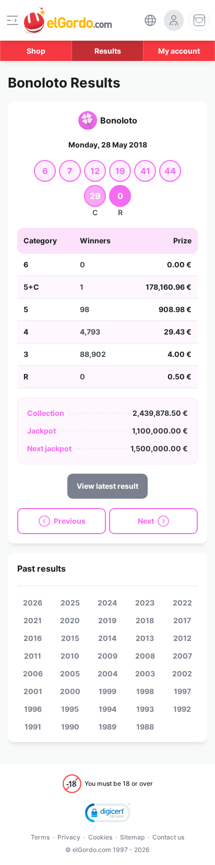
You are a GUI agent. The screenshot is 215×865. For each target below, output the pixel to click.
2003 (145, 673)
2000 (70, 691)
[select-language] (150, 20)
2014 (107, 638)
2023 (144, 602)
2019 (107, 620)
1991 (33, 726)
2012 (182, 638)
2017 (182, 620)
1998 (145, 691)
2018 (145, 620)
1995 (70, 709)
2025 (70, 602)
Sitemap (132, 837)
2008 (145, 655)
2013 (145, 638)
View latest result (107, 485)
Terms (40, 837)
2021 (32, 620)
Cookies (100, 837)
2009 (107, 655)
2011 (32, 655)
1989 (107, 726)
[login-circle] (174, 20)
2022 (182, 602)
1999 (107, 691)
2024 (107, 602)
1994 (107, 709)
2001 (32, 691)
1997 (182, 691)
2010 (70, 655)
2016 (32, 638)
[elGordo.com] (68, 20)
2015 (70, 638)
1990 (70, 726)
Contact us (168, 837)
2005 (70, 673)
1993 (145, 709)
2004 (107, 673)
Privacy (68, 837)
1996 (33, 709)
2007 (182, 655)
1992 (182, 709)
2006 (33, 673)
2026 (32, 602)
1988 (145, 726)
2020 (70, 620)
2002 (182, 673)
